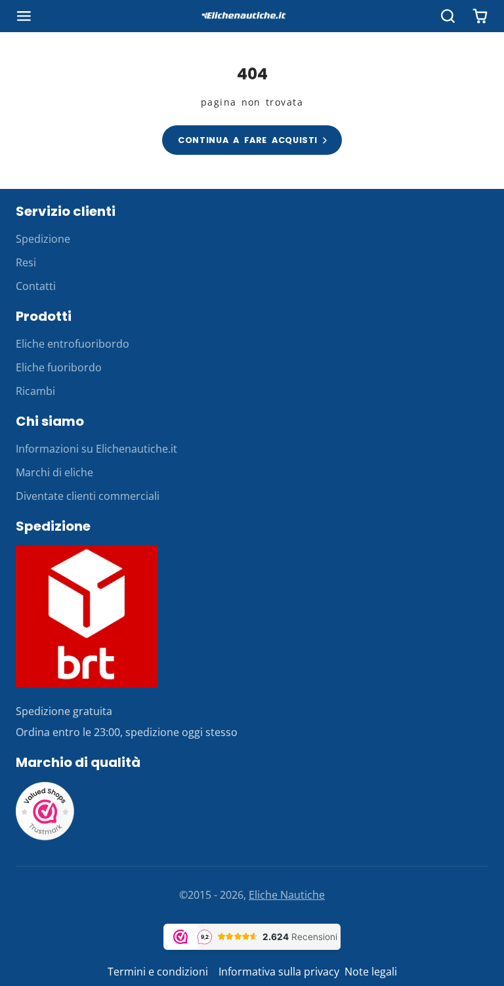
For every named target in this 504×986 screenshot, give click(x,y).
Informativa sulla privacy (279, 971)
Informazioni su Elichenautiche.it (96, 449)
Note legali (371, 971)
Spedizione (43, 239)
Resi (26, 262)
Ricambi (35, 391)
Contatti (36, 286)
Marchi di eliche (54, 472)
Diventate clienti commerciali (87, 496)
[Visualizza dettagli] (87, 617)
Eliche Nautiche (287, 895)
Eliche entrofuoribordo (72, 344)
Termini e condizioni (159, 971)
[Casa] (252, 16)
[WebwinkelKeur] (45, 837)
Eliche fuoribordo (59, 367)
